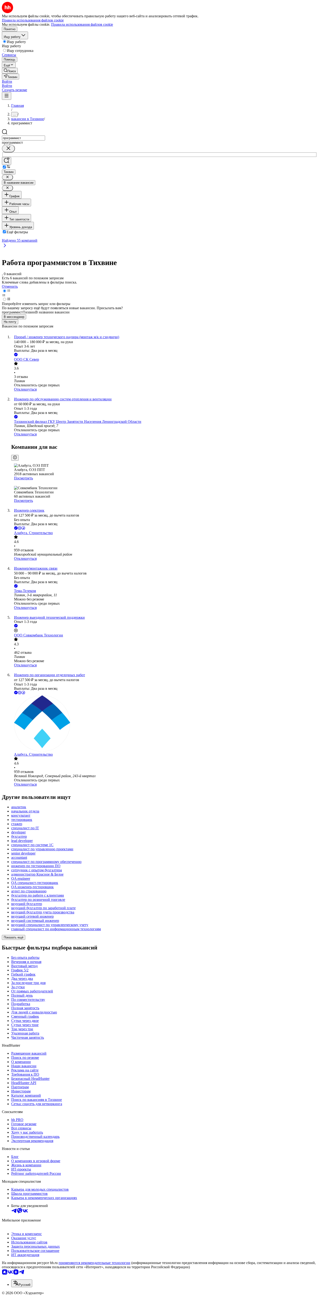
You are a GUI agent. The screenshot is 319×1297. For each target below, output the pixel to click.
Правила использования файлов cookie (82, 24)
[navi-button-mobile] (6, 96)
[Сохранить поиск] (6, 161)
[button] (7, 81)
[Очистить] (8, 148)
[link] (10, 71)
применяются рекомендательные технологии (94, 1263)
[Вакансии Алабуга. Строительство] (164, 723)
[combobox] (23, 138)
